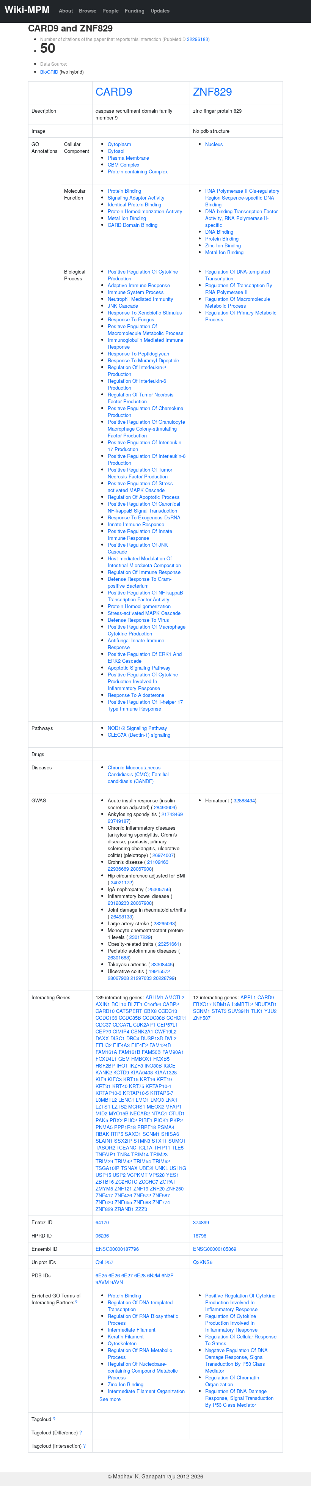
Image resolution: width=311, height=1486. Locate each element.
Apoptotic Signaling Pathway (139, 667)
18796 (199, 1235)
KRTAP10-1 (158, 1086)
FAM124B (160, 1045)
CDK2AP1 (144, 1024)
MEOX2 (155, 1106)
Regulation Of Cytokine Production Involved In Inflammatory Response (231, 1322)
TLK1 (257, 1010)
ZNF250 (175, 1188)
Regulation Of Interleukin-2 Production (137, 370)
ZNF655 (123, 1202)
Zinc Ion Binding (223, 245)
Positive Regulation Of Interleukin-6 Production (146, 459)
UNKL (161, 1168)
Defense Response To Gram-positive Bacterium (139, 582)
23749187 (118, 820)
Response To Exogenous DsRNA (144, 517)
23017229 (140, 936)
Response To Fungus (131, 319)
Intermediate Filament (132, 1329)
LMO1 (142, 1099)
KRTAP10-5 (136, 1092)
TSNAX (129, 1168)
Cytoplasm (119, 144)
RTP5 (117, 1133)
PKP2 (176, 1120)
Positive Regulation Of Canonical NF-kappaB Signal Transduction (144, 507)
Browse (87, 10)
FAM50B (151, 1051)
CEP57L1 (167, 1024)
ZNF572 (142, 1195)
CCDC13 (167, 1010)
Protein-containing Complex (138, 171)
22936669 (118, 868)
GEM (124, 1058)
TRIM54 (142, 1161)
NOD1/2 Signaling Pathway (137, 727)
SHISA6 (170, 1133)
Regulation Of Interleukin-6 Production (137, 384)
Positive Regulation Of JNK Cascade (138, 548)
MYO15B (119, 1113)
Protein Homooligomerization (139, 606)
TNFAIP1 (106, 1154)
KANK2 (104, 1072)
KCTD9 (121, 1072)
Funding (135, 10)
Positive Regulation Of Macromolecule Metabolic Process (146, 329)
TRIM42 (123, 1161)
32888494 (244, 800)
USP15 (103, 1174)
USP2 (119, 1174)
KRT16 (147, 1079)
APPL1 (248, 997)
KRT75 (136, 1086)
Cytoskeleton (122, 1343)
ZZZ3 (141, 1208)
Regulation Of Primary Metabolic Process (240, 316)
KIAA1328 (165, 1072)
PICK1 (161, 1120)
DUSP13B (152, 1038)
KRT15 (130, 1079)
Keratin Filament (126, 1336)
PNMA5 (104, 1127)
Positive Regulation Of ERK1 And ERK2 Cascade (145, 657)
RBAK (102, 1133)
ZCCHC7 (148, 1181)
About (66, 10)
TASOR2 (105, 1147)
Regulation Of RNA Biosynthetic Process (143, 1319)
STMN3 (142, 1140)
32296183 (197, 39)
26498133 (121, 916)
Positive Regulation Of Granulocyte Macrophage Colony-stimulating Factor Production (146, 428)
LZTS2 (119, 1106)
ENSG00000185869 (214, 1248)
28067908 (141, 868)
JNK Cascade (123, 305)
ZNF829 (212, 91)
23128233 (118, 902)
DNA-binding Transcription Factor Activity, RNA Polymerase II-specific (241, 218)
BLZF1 (135, 1004)
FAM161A (106, 1051)
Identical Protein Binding (134, 204)
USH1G (178, 1168)
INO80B (153, 1065)
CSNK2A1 (142, 1031)
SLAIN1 (104, 1140)
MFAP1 (173, 1106)
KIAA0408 (141, 1072)
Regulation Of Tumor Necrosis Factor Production (141, 398)
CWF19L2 (165, 1031)
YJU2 (270, 1010)
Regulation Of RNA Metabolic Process (140, 1353)
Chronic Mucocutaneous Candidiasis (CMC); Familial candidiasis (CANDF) (138, 774)
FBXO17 (202, 1004)
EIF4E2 (139, 1045)
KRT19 (164, 1079)
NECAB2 (140, 1113)
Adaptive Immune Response (139, 285)
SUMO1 (177, 1140)
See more (110, 1399)
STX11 (159, 1140)
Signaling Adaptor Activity (136, 197)
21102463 (157, 861)
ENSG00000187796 (117, 1248)
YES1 (172, 1174)
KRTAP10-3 (108, 1092)
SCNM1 (151, 1133)
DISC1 (117, 1038)
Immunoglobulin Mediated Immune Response (145, 343)
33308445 (162, 964)
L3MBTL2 (106, 1099)
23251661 (168, 943)
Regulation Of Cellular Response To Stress (240, 1340)
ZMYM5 (104, 1188)
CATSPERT (129, 1010)
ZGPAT (168, 1181)
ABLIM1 (154, 997)
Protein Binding (124, 190)
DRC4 (132, 1038)
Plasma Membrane (128, 157)
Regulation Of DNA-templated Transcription (237, 275)
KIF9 (101, 1079)
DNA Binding (219, 231)
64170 (102, 1222)
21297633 (141, 977)
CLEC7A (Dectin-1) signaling (139, 734)
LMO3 (157, 1099)
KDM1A (221, 1004)
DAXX (102, 1038)
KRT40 (119, 1086)
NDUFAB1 (265, 1004)
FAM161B (129, 1051)
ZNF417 (104, 1195)
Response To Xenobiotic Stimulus (145, 312)
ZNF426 (123, 1195)
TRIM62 (161, 1161)
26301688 (118, 957)
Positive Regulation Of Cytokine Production (143, 275)
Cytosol (116, 150)
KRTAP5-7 (161, 1092)
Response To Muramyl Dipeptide (143, 360)
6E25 (101, 1275)
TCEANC (126, 1147)
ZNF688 (142, 1202)
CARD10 (105, 1010)
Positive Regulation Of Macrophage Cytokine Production (146, 630)
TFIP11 (162, 1147)
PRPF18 (146, 1127)
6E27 (127, 1275)
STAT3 (219, 1010)
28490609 (164, 807)
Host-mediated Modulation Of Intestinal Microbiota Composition (144, 562)
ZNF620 (104, 1202)
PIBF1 (145, 1120)
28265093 (164, 923)
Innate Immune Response (136, 524)
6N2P (168, 1275)
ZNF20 (157, 1188)
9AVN (116, 1282)
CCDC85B (130, 1017)
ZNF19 (141, 1188)
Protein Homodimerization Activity (145, 211)
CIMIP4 (121, 1031)
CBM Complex (124, 164)
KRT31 (103, 1086)
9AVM (102, 1282)
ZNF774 (161, 1202)
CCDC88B (154, 1017)
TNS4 (123, 1154)
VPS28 (157, 1174)
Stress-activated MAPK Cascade (144, 612)
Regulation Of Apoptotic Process (144, 496)
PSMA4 (165, 1127)
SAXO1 (133, 1133)
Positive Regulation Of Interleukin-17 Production (145, 446)
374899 (201, 1222)
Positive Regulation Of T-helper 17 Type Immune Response (145, 705)
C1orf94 (152, 1004)
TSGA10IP (107, 1168)
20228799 (163, 977)
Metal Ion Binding (127, 218)
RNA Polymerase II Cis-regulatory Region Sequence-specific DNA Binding (242, 197)
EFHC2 (104, 1045)
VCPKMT (137, 1174)
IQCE (169, 1065)
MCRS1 (136, 1106)
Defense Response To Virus (138, 619)
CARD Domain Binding (132, 224)
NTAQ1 (159, 1113)
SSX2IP (123, 1140)
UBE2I (146, 1168)
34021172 (121, 882)
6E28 (140, 1275)
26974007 (163, 855)
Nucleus (214, 144)
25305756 (159, 889)
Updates (160, 10)
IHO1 (122, 1065)
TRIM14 (140, 1154)
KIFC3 (115, 1079)
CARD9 (114, 91)
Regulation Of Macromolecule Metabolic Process (237, 302)
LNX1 (171, 1099)
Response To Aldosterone (136, 694)
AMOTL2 (174, 997)
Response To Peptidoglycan (138, 353)
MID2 (101, 1113)
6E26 (114, 1275)
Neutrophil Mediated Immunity (140, 298)
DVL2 (170, 1038)
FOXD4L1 (106, 1058)
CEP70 (103, 1031)
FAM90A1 (173, 1051)
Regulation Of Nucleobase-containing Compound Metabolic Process (143, 1370)
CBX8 (150, 1010)
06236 (102, 1235)
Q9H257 (104, 1262)
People (110, 10)
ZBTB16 (105, 1181)
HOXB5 (161, 1058)
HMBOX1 (141, 1058)
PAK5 (102, 1120)
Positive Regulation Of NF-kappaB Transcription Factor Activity (145, 596)
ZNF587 (161, 1195)
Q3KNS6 (202, 1262)
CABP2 (171, 1004)
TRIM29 (104, 1161)
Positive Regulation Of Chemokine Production (145, 411)
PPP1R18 (125, 1127)
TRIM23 (159, 1154)
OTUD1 (177, 1113)
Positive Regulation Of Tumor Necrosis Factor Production (140, 473)
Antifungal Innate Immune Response (136, 644)
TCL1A (145, 1147)
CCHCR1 (176, 1017)
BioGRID (49, 71)
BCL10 (119, 1004)
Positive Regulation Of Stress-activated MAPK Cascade (141, 487)
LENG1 (126, 1099)
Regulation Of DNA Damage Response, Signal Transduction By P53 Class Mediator (239, 1397)
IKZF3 (136, 1065)
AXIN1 (103, 1004)
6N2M (153, 1275)
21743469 (172, 814)
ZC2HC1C (126, 1181)
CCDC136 (106, 1017)
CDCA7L (122, 1024)
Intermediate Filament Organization (146, 1391)
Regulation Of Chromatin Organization (232, 1381)
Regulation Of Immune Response (144, 572)
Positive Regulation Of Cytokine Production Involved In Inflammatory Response (143, 681)
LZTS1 (103, 1106)
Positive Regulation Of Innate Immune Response (140, 534)
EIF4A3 (121, 1045)
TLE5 (178, 1147)
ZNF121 (123, 1188)
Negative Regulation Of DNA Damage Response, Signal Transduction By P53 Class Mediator (236, 1360)
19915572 (159, 971)
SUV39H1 (239, 1010)
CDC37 (103, 1024)
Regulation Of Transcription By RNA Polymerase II (238, 288)
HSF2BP (105, 1065)
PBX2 (116, 1120)
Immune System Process (136, 292)
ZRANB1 (124, 1208)
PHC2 (130, 1120)
